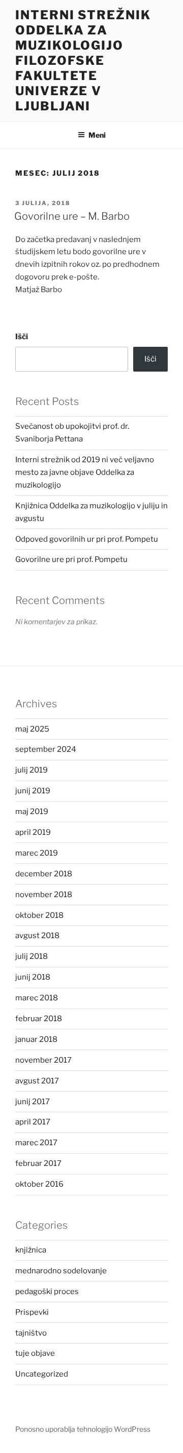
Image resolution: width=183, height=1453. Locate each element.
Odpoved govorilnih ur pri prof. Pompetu (86, 539)
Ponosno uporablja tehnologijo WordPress (82, 1429)
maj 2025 (32, 729)
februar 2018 (38, 1018)
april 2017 (32, 1121)
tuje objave (35, 1353)
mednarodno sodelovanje (61, 1270)
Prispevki (32, 1312)
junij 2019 (32, 790)
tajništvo (31, 1333)
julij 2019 (31, 770)
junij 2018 (32, 977)
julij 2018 (31, 956)
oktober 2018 (39, 915)
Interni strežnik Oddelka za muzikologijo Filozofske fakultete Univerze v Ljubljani (83, 60)
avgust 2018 (37, 935)
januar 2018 (36, 1039)
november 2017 (43, 1060)
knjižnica (30, 1250)
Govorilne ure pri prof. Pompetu (71, 559)
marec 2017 (36, 1142)
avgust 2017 (37, 1080)
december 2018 (43, 873)
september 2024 (45, 749)
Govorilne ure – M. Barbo (72, 216)
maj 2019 (31, 811)
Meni (97, 135)
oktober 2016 (39, 1184)
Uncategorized (41, 1374)
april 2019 (33, 832)
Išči (21, 336)
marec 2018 (36, 997)
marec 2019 (36, 853)
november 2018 (43, 894)
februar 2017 (38, 1163)
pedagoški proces (47, 1291)
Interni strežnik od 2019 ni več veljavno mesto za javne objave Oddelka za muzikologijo (84, 472)
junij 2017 (32, 1101)
